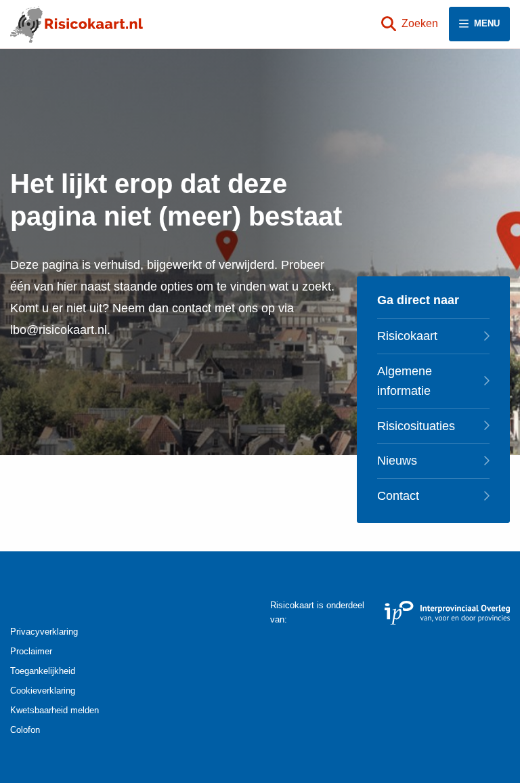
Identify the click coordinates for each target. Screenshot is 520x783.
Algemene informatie (404, 381)
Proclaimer (31, 651)
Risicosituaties (416, 426)
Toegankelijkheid (42, 670)
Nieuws (397, 460)
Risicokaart (407, 336)
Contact (398, 496)
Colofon (25, 729)
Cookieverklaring (42, 690)
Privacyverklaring (44, 631)
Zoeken (420, 23)
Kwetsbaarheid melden (54, 710)
